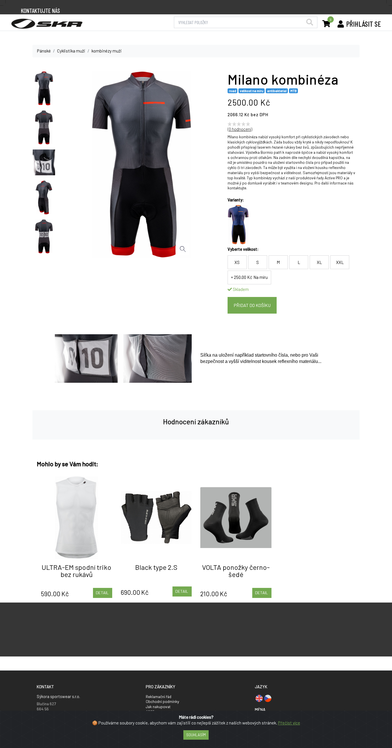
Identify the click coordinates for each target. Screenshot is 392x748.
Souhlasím (196, 735)
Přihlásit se (363, 23)
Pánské (44, 50)
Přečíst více (289, 722)
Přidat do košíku (252, 305)
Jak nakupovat (158, 706)
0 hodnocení (240, 129)
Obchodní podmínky (162, 701)
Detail (102, 592)
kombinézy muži (107, 50)
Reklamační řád (158, 696)
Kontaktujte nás (40, 10)
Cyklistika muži (71, 50)
